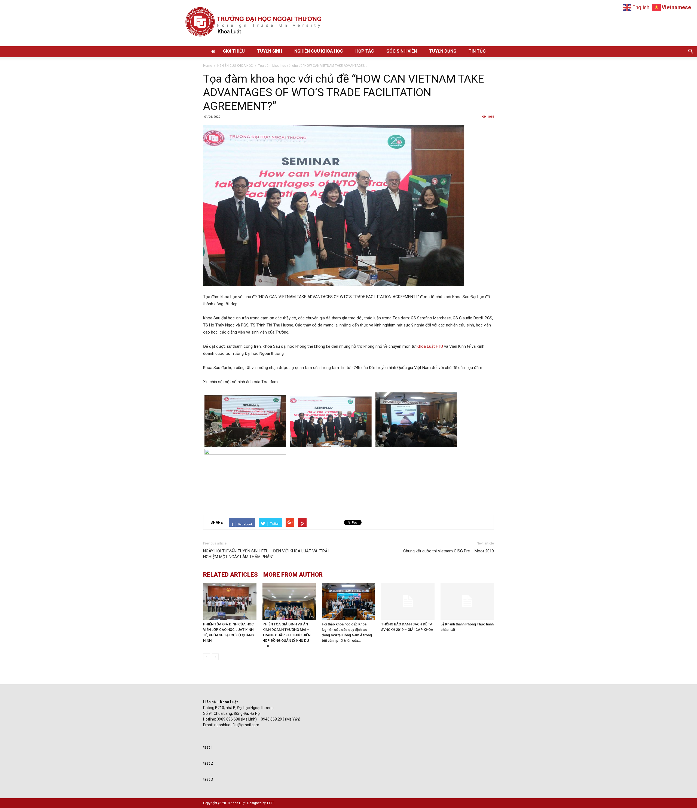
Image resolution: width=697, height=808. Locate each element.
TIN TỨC (477, 51)
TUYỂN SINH (269, 51)
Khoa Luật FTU (430, 346)
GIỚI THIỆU (234, 51)
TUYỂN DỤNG (442, 51)
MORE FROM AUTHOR (293, 574)
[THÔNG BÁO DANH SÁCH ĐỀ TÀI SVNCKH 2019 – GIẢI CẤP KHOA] (408, 601)
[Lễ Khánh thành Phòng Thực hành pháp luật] (467, 601)
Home (207, 66)
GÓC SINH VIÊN (401, 51)
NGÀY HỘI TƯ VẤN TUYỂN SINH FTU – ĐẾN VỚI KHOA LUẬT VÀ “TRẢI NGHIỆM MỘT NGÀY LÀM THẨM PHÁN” (266, 554)
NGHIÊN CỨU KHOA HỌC (318, 51)
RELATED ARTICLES (230, 574)
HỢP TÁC (364, 51)
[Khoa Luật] (348, 23)
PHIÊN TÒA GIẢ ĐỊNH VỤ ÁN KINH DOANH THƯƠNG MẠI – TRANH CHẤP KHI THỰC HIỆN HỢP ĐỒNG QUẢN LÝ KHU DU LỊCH (286, 635)
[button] (690, 52)
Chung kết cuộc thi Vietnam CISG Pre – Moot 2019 (448, 551)
